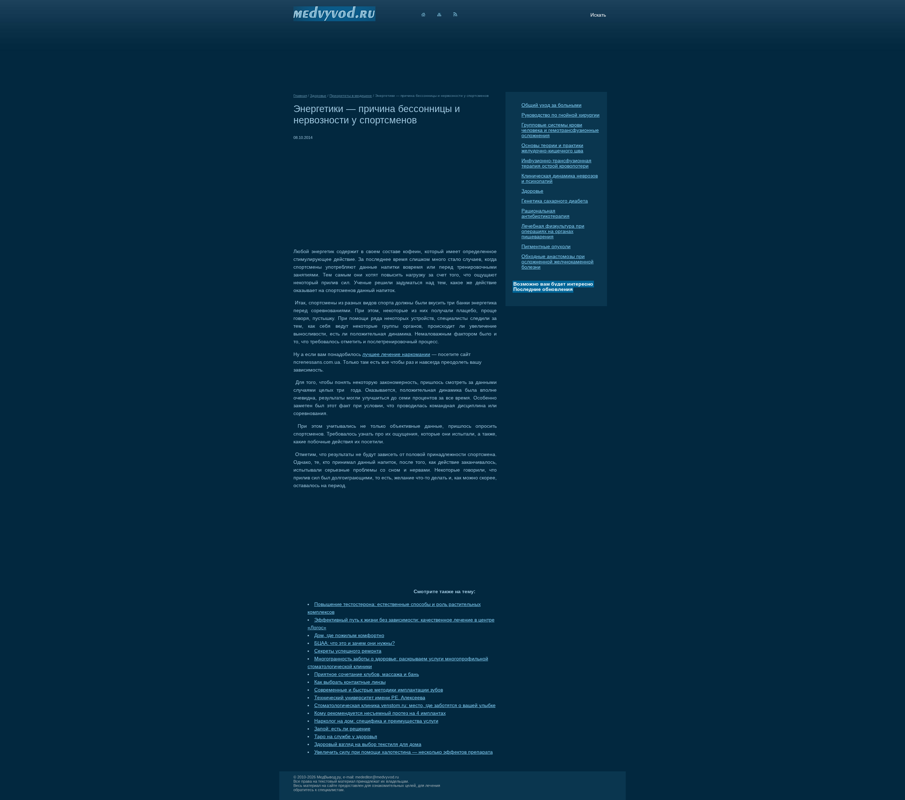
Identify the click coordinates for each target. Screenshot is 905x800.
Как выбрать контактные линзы (350, 682)
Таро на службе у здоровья (345, 736)
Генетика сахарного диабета (554, 201)
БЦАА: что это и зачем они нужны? (354, 643)
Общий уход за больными (551, 105)
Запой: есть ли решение (342, 728)
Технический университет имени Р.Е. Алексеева (369, 697)
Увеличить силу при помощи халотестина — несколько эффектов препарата (403, 752)
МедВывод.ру (329, 777)
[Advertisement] (352, 190)
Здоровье (532, 191)
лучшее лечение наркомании (396, 354)
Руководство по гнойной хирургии (560, 115)
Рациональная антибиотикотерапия (545, 213)
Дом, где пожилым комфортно (349, 635)
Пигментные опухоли (546, 246)
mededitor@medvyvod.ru (377, 777)
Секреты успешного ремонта (347, 651)
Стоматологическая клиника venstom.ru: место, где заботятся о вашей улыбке (405, 705)
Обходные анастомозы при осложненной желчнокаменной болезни (557, 262)
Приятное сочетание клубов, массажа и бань (366, 674)
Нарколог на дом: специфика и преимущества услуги (376, 721)
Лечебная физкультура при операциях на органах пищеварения (552, 231)
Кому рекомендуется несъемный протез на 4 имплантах (380, 713)
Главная (300, 96)
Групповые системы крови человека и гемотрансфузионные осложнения (560, 130)
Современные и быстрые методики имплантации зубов (378, 690)
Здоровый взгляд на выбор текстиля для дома (367, 744)
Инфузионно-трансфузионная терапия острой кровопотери (556, 163)
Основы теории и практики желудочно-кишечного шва (552, 148)
